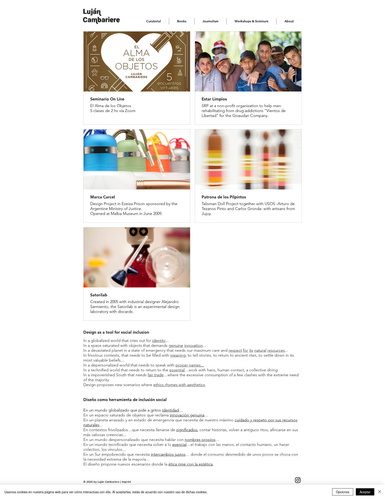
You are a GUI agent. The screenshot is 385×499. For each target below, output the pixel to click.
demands (159, 345)
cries (134, 340)
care (216, 350)
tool (109, 332)
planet (117, 350)
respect (235, 350)
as (99, 332)
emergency (156, 350)
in (125, 350)
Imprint (126, 481)
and (224, 350)
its (251, 350)
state (135, 350)
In (85, 340)
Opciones (342, 492)
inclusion (141, 332)
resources (276, 350)
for (117, 332)
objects (135, 345)
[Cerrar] (379, 491)
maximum (202, 350)
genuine (176, 345)
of (143, 350)
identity (158, 340)
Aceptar (365, 492)
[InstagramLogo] (298, 480)
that (125, 340)
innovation (193, 345)
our (190, 350)
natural (260, 350)
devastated (101, 350)
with (124, 345)
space (96, 345)
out (142, 340)
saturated (110, 345)
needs (180, 350)
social (126, 332)
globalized (100, 340)
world (116, 340)
